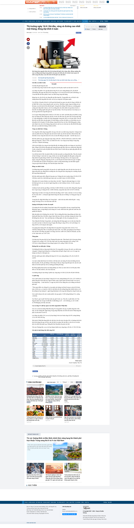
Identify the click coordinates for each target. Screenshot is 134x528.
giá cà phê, (49, 376)
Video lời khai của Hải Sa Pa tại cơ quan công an (54, 417)
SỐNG (90, 21)
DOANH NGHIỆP (46, 21)
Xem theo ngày (51, 382)
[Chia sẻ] (28, 43)
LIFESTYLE (94, 21)
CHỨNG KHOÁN (31, 21)
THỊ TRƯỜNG (85, 21)
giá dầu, (40, 376)
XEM (79, 382)
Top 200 (110, 502)
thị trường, (59, 376)
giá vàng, (44, 376)
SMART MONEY (60, 21)
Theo (56, 366)
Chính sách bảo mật (31, 522)
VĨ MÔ (74, 21)
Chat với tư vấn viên (70, 514)
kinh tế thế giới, (42, 377)
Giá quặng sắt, (75, 376)
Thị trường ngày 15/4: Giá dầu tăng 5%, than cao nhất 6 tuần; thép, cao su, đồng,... (58, 80)
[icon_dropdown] (108, 2)
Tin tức (94, 29)
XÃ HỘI (26, 21)
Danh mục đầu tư (32, 11)
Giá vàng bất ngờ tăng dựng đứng (46, 78)
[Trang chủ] (23, 21)
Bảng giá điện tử (32, 8)
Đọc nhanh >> (73, 5)
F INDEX (106, 21)
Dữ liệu (101, 21)
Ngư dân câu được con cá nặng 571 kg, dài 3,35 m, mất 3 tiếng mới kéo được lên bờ (72, 418)
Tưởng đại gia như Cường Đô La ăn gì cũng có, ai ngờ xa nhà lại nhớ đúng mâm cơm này (35, 418)
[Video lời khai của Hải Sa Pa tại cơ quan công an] (54, 410)
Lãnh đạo (100, 29)
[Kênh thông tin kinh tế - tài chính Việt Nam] (41, 2)
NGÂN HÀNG (53, 21)
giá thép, (70, 376)
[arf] (57, 367)
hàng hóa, (54, 376)
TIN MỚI (53, 84)
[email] (28, 47)
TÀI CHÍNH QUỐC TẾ (68, 21)
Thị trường (45, 32)
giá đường (48, 377)
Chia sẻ (78, 32)
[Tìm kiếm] (102, 26)
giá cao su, (65, 376)
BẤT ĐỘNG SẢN (39, 21)
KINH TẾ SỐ (79, 21)
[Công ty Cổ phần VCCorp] (95, 508)
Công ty (88, 29)
